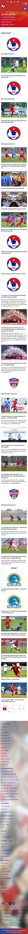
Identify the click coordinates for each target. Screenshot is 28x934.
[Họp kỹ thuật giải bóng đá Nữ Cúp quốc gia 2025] (14, 199)
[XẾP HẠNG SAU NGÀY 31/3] (14, 44)
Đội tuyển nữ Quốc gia (6, 785)
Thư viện (4, 888)
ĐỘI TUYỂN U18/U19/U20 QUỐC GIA (10, 779)
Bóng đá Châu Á (5, 821)
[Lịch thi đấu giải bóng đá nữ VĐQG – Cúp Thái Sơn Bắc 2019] (14, 579)
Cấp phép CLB (4, 764)
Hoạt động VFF (4, 750)
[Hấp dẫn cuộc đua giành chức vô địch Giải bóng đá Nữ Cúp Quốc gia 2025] (14, 219)
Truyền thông (5, 850)
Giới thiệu (3, 727)
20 (19, 708)
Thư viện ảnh (4, 893)
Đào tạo (3, 831)
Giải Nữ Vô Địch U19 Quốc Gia (8, 19)
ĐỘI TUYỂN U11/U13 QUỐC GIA (8, 774)
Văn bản (3, 881)
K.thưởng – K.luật (7, 841)
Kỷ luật (2, 846)
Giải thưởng (4, 843)
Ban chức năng (4, 735)
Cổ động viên (4, 868)
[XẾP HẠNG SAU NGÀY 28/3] (14, 88)
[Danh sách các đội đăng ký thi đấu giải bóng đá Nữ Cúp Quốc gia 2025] (14, 242)
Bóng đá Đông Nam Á (6, 818)
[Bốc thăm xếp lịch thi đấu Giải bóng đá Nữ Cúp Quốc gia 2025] (14, 434)
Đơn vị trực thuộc (5, 743)
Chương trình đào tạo (6, 836)
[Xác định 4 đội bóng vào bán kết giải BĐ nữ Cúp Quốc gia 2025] (14, 65)
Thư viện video (4, 891)
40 (8, 711)
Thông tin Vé (4, 756)
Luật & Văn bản (6, 878)
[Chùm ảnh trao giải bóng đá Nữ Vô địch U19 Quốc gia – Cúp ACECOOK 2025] (14, 352)
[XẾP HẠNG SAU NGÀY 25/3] (14, 133)
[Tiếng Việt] (23, 3)
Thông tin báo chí (5, 853)
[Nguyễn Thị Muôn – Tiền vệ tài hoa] (14, 669)
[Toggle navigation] (25, 8)
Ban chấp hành (4, 732)
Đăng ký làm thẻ (5, 856)
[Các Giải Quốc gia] (1, 17)
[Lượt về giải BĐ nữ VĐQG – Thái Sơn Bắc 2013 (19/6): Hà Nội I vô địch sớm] (14, 690)
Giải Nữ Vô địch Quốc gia (9, 17)
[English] (26, 3)
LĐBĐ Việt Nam (5, 724)
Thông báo (3, 753)
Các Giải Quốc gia (5, 806)
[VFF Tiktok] (14, 2)
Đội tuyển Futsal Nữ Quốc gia (8, 796)
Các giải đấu (5, 803)
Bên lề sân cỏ (5, 860)
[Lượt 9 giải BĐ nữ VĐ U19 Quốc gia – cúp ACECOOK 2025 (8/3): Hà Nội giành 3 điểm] (14, 516)
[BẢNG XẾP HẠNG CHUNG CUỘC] (14, 383)
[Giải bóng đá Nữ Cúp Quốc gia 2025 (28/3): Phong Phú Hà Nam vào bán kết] (14, 110)
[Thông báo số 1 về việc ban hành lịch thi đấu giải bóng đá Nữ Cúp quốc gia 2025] (14, 284)
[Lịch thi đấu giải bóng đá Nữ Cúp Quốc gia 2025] (14, 264)
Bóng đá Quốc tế (6, 816)
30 (23, 708)
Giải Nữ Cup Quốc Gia (6, 22)
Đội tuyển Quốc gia (7, 768)
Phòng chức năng (5, 738)
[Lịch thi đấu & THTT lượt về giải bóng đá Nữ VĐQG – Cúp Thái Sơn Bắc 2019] (14, 601)
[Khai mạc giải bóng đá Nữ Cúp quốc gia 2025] (14, 178)
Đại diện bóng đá (5, 761)
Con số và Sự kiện (5, 871)
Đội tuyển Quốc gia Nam (7, 771)
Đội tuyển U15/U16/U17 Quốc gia (9, 777)
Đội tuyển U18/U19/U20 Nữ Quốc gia (10, 793)
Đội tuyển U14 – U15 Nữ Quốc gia (9, 788)
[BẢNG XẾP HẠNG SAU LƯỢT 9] (14, 494)
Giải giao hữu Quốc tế (6, 812)
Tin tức (3, 747)
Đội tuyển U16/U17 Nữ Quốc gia (8, 791)
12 (12, 708)
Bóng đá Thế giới (5, 824)
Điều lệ (2, 729)
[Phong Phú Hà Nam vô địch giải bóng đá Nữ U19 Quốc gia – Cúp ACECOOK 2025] (14, 405)
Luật (2, 884)
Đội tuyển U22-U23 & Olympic (8, 782)
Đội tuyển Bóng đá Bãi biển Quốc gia (10, 799)
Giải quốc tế (4, 809)
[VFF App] (18, 2)
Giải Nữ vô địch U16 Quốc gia (8, 24)
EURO (2, 827)
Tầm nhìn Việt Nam (5, 759)
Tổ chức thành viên (5, 741)
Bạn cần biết (4, 863)
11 (8, 708)
